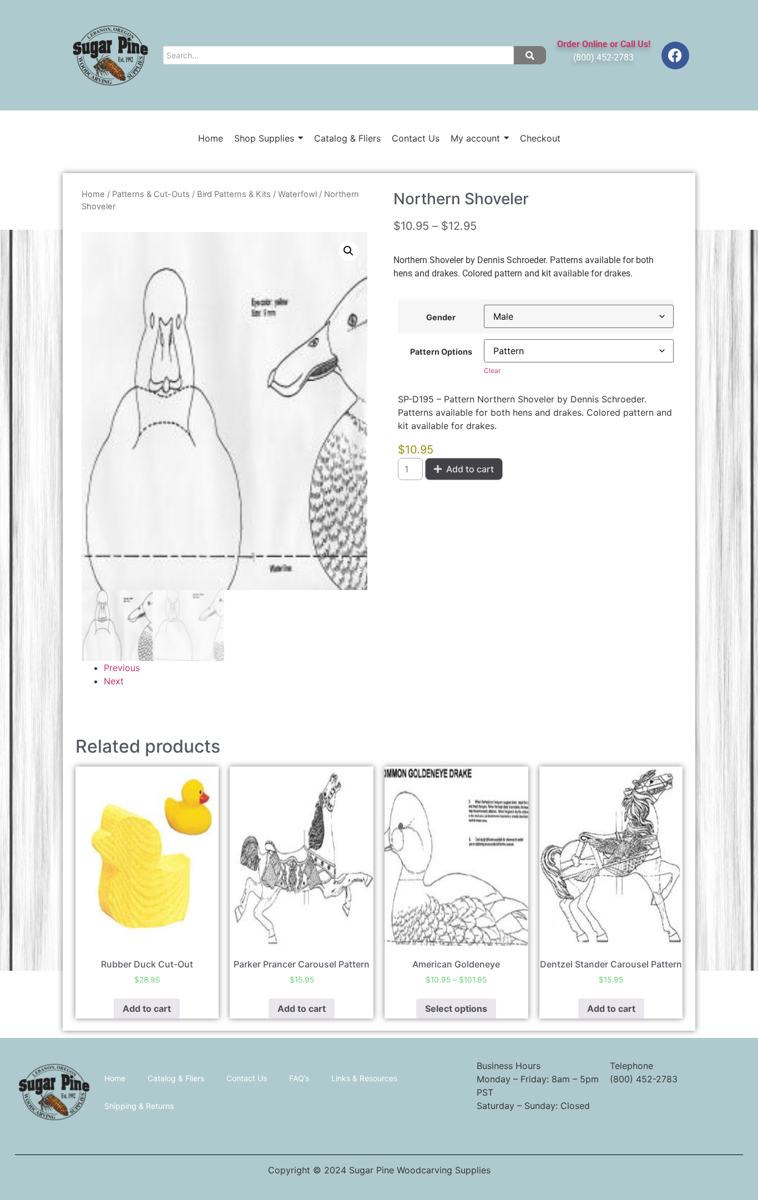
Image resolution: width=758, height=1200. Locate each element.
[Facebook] (675, 55)
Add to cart (470, 469)
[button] (348, 251)
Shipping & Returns (139, 1106)
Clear (492, 370)
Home (93, 194)
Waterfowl (297, 194)
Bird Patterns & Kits (234, 194)
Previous (122, 667)
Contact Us (246, 1078)
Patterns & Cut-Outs (151, 194)
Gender (441, 317)
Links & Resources (364, 1078)
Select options (456, 1008)
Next (114, 681)
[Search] (530, 55)
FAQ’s (299, 1078)
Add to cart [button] (147, 1008)
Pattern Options (441, 352)
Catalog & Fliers (176, 1078)
